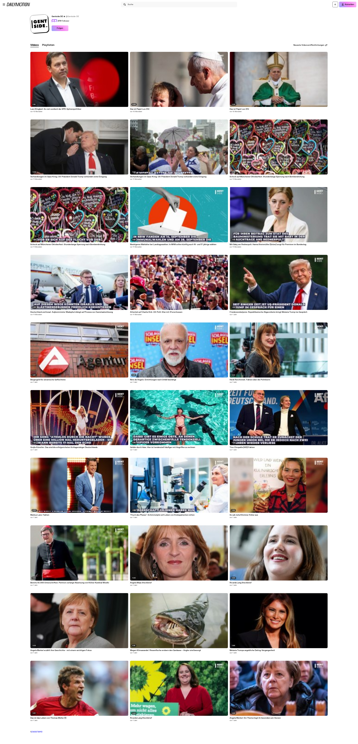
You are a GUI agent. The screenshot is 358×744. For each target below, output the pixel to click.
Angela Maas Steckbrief (141, 583)
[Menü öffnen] (4, 4)
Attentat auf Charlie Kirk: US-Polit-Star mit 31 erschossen (156, 312)
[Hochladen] (335, 4)
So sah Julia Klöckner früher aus (244, 515)
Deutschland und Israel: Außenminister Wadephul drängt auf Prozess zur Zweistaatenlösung (71, 312)
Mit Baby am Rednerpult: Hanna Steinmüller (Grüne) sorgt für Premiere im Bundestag (268, 244)
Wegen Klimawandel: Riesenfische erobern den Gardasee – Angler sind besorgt (165, 650)
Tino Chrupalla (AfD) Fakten (242, 447)
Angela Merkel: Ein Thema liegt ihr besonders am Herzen (255, 718)
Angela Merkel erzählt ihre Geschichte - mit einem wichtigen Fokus (61, 650)
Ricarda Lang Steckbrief (141, 718)
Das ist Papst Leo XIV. (140, 109)
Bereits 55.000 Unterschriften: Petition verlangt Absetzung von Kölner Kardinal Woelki (69, 583)
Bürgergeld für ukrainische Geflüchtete (48, 380)
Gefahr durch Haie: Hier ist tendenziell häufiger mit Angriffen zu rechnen (162, 447)
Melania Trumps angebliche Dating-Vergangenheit (252, 650)
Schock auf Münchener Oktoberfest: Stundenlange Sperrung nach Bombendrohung (67, 244)
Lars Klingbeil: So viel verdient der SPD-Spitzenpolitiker (55, 109)
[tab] (34, 45)
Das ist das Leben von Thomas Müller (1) (48, 718)
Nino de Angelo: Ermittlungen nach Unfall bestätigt (153, 380)
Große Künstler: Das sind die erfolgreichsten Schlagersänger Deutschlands (63, 447)
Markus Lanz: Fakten (39, 515)
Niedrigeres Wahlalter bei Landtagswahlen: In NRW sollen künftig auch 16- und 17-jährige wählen (173, 244)
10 (41, 732)
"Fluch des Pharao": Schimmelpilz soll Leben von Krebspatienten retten (162, 515)
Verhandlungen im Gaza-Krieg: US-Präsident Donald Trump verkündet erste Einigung (68, 177)
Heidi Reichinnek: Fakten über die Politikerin (250, 380)
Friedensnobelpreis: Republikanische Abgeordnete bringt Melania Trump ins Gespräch (268, 312)
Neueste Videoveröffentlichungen (308, 45)
